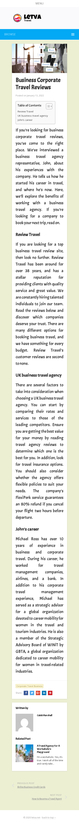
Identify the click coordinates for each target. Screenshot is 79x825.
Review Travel (25, 111)
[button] (39, 3)
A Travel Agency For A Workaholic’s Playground (48, 749)
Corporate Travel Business (29, 686)
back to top (48, 817)
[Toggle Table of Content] (47, 106)
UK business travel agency (33, 115)
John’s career (25, 120)
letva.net (35, 817)
